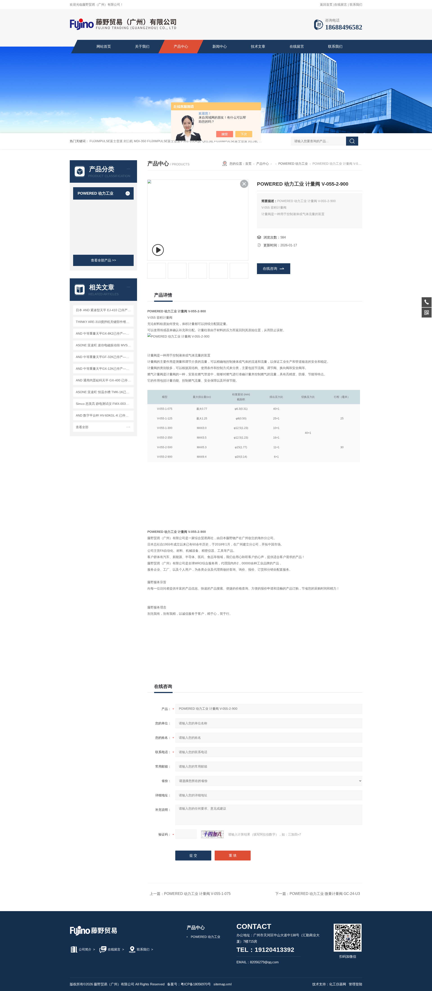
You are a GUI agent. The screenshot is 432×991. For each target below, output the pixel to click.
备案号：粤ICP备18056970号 (189, 984)
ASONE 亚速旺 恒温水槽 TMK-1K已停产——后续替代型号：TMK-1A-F (104, 392)
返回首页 (326, 4)
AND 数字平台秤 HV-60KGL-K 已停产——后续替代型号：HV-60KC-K (104, 415)
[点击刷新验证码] (212, 834)
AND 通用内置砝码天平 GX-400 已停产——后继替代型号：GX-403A (104, 380)
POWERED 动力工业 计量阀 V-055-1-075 (197, 894)
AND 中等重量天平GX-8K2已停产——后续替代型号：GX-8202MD (104, 333)
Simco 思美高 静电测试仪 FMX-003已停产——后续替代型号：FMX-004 (104, 403)
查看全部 (82, 427)
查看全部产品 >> (103, 260)
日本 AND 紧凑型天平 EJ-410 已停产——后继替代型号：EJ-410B (104, 310)
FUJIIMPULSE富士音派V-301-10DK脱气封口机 (180, 141)
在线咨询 (270, 268)
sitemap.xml (223, 984)
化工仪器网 (337, 984)
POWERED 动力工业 (95, 193)
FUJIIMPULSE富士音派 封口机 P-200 (240, 141)
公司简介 (85, 949)
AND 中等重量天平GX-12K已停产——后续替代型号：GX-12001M (104, 368)
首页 (248, 163)
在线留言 (340, 4)
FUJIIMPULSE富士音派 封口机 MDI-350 (118, 141)
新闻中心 (219, 46)
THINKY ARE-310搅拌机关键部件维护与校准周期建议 (104, 322)
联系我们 (356, 4)
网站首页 (104, 46)
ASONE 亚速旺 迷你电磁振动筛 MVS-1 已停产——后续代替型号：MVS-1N (104, 345)
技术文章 (258, 46)
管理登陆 (355, 984)
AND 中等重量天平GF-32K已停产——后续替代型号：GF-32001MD (104, 357)
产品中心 (181, 46)
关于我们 (142, 46)
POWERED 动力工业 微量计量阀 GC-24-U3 (325, 894)
